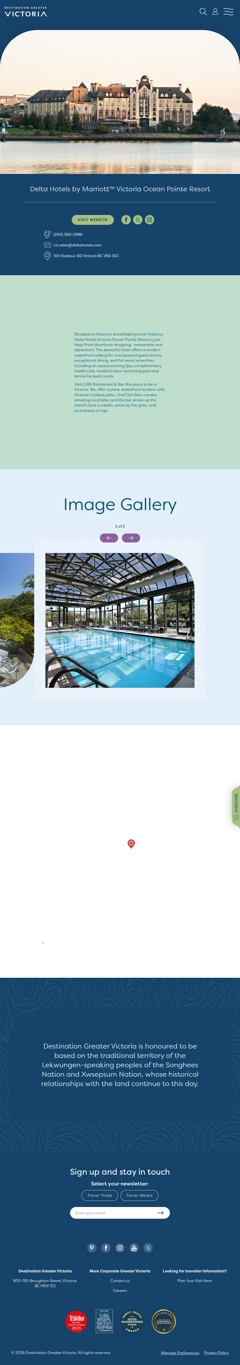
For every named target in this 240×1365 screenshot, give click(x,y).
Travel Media (139, 1195)
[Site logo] (26, 11)
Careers (120, 1290)
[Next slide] (131, 538)
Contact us (120, 1280)
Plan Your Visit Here (194, 1280)
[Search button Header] (203, 11)
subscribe (236, 802)
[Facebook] (106, 1248)
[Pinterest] (92, 1248)
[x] (137, 220)
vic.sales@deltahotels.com (77, 245)
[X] (148, 1248)
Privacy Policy (216, 1352)
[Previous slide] (109, 538)
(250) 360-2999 (67, 234)
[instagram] (149, 220)
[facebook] (126, 220)
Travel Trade (99, 1195)
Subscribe (160, 1213)
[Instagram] (120, 1248)
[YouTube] (134, 1248)
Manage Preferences (180, 1352)
